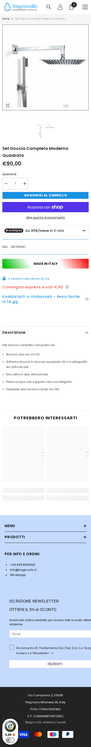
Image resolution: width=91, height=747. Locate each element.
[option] (45, 67)
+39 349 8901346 (22, 565)
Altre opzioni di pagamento (45, 217)
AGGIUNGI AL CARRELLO (45, 195)
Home (6, 18)
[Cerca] (49, 7)
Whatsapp (17, 575)
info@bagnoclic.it (22, 570)
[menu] (85, 7)
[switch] (10, 740)
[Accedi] (60, 7)
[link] (23, 490)
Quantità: (9, 174)
